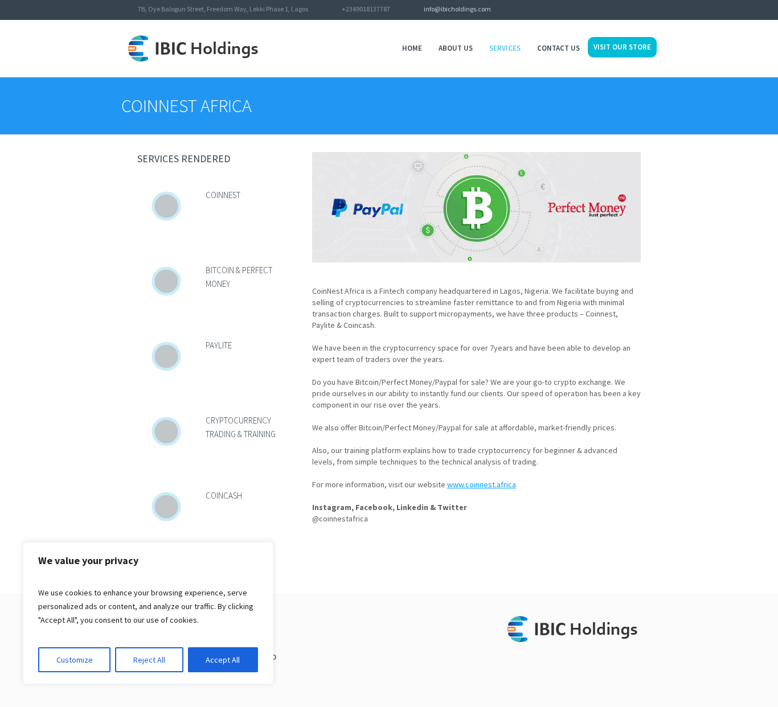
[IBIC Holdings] (579, 632)
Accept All (223, 660)
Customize (74, 660)
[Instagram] (651, 10)
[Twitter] (621, 10)
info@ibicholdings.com (457, 9)
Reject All (149, 660)
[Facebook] (636, 10)
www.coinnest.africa (481, 484)
